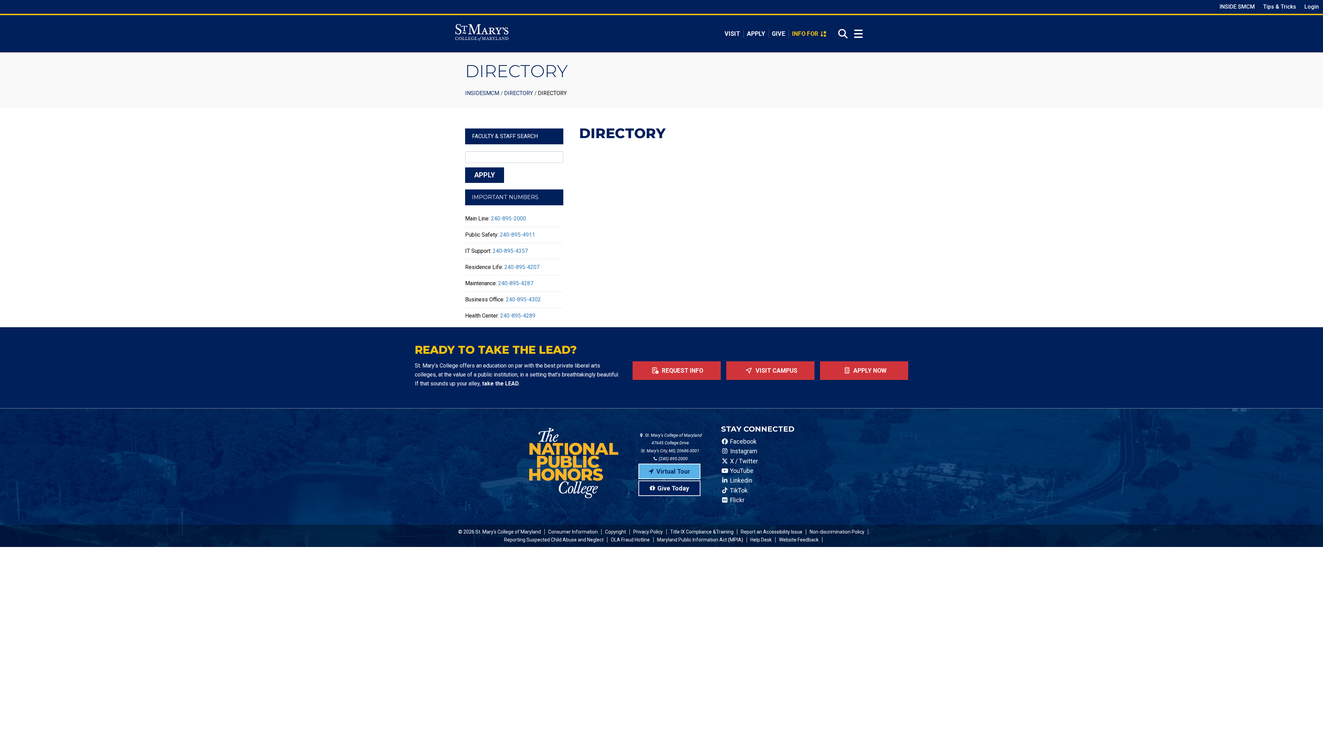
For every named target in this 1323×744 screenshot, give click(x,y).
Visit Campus (775, 370)
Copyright (615, 532)
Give (778, 33)
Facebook (743, 441)
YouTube (741, 470)
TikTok (738, 490)
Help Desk (761, 539)
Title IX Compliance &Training (702, 532)
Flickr (737, 500)
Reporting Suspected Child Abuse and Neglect (554, 539)
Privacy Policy (648, 532)
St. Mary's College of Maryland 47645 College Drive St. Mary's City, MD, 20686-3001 (671, 443)
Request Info (681, 370)
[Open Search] (841, 34)
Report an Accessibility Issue (771, 532)
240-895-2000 (508, 218)
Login (1311, 6)
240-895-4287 (515, 283)
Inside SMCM (1237, 6)
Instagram (743, 451)
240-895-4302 (523, 299)
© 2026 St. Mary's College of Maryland (499, 532)
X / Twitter (743, 461)
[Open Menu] (858, 34)
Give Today (673, 488)
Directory (518, 93)
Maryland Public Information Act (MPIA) (700, 539)
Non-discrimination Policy (837, 532)
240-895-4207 (522, 267)
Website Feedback (799, 539)
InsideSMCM (482, 93)
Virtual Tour (673, 471)
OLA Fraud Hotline (630, 539)
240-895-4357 (510, 251)
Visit (732, 33)
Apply (756, 33)
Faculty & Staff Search (505, 136)
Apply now (869, 370)
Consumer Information (573, 532)
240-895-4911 (517, 234)
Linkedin (740, 480)
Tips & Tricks (1279, 6)
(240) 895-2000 (673, 458)
